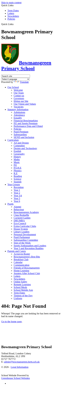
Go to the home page (11, 321)
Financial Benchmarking (26, 120)
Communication (21, 265)
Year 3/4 (18, 195)
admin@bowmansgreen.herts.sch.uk (22, 361)
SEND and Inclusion (24, 137)
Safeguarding (20, 134)
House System (21, 229)
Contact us (19, 95)
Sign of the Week (22, 243)
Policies (11, 19)
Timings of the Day (23, 295)
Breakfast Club (21, 259)
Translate (24, 82)
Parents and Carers (16, 251)
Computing (19, 145)
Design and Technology (25, 148)
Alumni (17, 206)
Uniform (18, 298)
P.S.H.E (17, 168)
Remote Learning (22, 284)
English (17, 151)
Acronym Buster (22, 254)
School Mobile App (23, 290)
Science (17, 179)
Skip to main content (11, 2)
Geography (19, 154)
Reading (18, 176)
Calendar (18, 262)
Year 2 (17, 193)
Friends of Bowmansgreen (27, 268)
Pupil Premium (21, 131)
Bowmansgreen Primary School (26, 65)
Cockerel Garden (22, 218)
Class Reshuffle (21, 215)
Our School (13, 87)
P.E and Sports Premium (25, 123)
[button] (14, 24)
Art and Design (21, 143)
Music (17, 162)
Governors (19, 98)
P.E (15, 165)
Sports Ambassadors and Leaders (30, 245)
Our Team (19, 93)
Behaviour (19, 209)
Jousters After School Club (27, 273)
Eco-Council (20, 223)
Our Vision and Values (25, 104)
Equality (18, 118)
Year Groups (13, 184)
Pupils (10, 204)
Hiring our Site (21, 101)
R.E (16, 173)
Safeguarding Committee (26, 240)
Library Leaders (21, 231)
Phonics (17, 170)
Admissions (19, 112)
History (17, 156)
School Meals (20, 287)
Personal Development (25, 234)
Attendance (19, 115)
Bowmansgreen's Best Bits (27, 256)
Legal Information (19, 367)
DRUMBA (19, 220)
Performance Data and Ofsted (28, 126)
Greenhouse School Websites (15, 378)
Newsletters (13, 16)
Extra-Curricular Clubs (25, 226)
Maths (17, 159)
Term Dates (13, 10)
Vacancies (18, 106)
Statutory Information (17, 109)
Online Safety (20, 281)
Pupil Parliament (22, 237)
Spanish (17, 181)
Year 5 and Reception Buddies (28, 248)
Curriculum (13, 140)
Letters (10, 13)
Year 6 (17, 201)
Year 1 (17, 190)
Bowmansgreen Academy (26, 212)
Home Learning (21, 270)
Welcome (18, 90)
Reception (19, 187)
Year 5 (17, 198)
